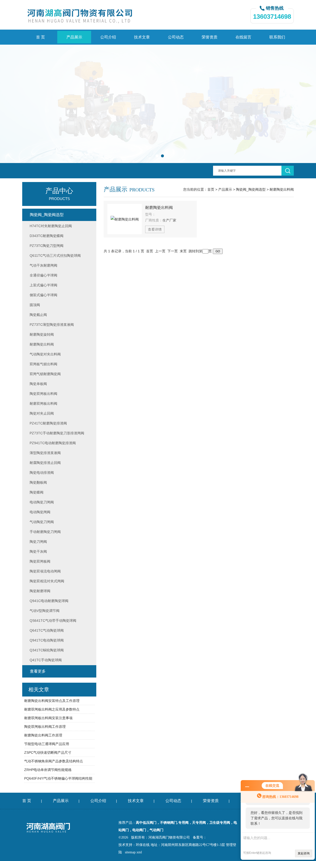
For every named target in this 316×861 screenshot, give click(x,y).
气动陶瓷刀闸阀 (42, 522)
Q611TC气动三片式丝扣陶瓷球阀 (55, 255)
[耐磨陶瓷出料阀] (124, 219)
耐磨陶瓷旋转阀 (42, 334)
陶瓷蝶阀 (36, 492)
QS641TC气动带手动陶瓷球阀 (53, 621)
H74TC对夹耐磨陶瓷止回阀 (51, 226)
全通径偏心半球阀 (43, 275)
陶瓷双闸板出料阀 (43, 394)
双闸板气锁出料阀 (43, 364)
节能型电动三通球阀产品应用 (46, 744)
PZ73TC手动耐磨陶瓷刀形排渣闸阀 (57, 433)
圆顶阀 (35, 305)
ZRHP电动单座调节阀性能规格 (48, 770)
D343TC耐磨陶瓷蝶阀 (46, 236)
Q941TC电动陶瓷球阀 (47, 640)
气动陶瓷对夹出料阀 (45, 354)
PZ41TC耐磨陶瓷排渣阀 (48, 423)
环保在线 (143, 845)
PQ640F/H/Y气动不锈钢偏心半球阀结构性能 (58, 778)
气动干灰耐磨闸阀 (43, 265)
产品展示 (74, 37)
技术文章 (142, 37)
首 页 (40, 37)
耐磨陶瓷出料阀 (282, 189)
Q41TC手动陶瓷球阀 (46, 660)
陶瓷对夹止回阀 (42, 413)
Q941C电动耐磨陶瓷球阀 (49, 601)
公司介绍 (108, 37)
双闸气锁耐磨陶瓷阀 (45, 374)
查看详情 (155, 229)
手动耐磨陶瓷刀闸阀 (45, 532)
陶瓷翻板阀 (38, 482)
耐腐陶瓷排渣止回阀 (45, 463)
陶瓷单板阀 (38, 384)
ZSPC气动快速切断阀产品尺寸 (47, 752)
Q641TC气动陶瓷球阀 (47, 630)
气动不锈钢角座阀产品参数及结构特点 (53, 761)
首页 (210, 189)
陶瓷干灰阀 (38, 551)
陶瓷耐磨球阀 (40, 591)
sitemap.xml (133, 852)
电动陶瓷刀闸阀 (42, 502)
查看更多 (38, 671)
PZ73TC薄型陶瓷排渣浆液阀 (52, 325)
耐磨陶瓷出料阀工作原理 (43, 735)
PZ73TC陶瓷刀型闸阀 (46, 246)
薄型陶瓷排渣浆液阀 (45, 453)
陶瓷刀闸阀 (38, 542)
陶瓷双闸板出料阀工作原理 (45, 727)
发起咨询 (304, 853)
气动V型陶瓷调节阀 (44, 611)
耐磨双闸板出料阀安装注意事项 (48, 718)
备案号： (200, 837)
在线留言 (243, 37)
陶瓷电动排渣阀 (42, 473)
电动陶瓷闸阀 (40, 512)
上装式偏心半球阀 (43, 285)
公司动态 (176, 37)
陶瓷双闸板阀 (40, 561)
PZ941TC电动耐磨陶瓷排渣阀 (53, 443)
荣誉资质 (209, 37)
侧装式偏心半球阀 (43, 295)
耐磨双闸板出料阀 (43, 403)
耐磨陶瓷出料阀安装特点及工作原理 (51, 701)
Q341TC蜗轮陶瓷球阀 (47, 650)
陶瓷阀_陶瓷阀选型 (251, 189)
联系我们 (277, 37)
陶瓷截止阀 (38, 315)
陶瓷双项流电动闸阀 (45, 571)
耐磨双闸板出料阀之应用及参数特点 (51, 709)
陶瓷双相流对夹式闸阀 (47, 581)
